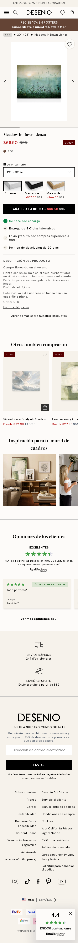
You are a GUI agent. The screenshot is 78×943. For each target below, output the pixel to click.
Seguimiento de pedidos (58, 807)
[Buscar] (15, 13)
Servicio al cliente (54, 799)
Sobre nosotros (25, 792)
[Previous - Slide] (5, 81)
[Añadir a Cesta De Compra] (45, 407)
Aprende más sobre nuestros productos (39, 316)
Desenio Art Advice (55, 792)
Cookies (47, 821)
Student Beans (26, 833)
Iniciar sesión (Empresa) (19, 859)
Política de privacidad (49, 774)
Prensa (31, 799)
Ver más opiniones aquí (39, 619)
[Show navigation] (6, 13)
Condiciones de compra (58, 814)
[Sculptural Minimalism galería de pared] (29, 480)
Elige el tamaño (14, 164)
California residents (55, 840)
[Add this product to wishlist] (70, 44)
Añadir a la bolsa (39, 209)
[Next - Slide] (73, 81)
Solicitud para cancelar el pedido (58, 867)
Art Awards (28, 852)
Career (31, 807)
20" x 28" (23, 34)
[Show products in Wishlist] (62, 13)
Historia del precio (16, 307)
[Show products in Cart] (71, 13)
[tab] (10, 126)
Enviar (39, 765)
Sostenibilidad (26, 814)
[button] (55, 924)
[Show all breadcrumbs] (7, 35)
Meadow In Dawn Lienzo (51, 34)
